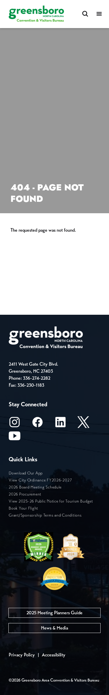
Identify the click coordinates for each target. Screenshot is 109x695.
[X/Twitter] (83, 424)
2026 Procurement (25, 494)
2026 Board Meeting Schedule (35, 487)
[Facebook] (37, 424)
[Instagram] (14, 424)
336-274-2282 (36, 378)
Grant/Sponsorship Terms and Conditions (45, 515)
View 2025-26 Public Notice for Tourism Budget (51, 501)
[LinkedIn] (60, 424)
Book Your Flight (23, 508)
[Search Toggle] (85, 14)
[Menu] (99, 14)
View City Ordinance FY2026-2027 (40, 480)
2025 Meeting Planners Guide (54, 612)
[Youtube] (14, 438)
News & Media (54, 628)
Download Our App (26, 473)
